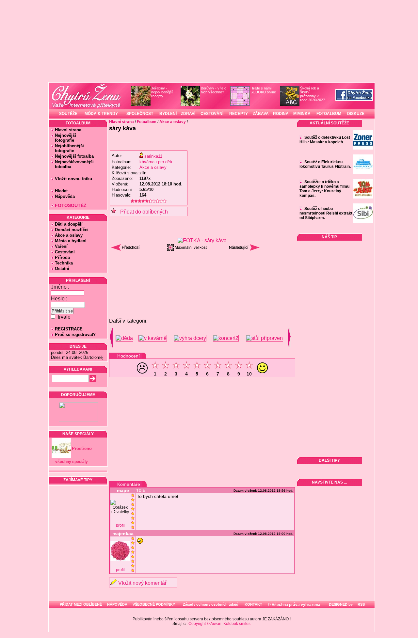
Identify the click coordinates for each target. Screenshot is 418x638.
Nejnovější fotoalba (74, 156)
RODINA (281, 113)
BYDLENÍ (168, 113)
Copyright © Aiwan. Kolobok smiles (219, 623)
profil (120, 525)
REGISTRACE (69, 329)
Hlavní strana (68, 129)
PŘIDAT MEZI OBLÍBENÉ (81, 604)
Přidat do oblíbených (142, 212)
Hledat (61, 190)
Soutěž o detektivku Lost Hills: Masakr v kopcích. (324, 139)
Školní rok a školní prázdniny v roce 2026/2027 (312, 94)
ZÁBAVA (261, 113)
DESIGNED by (340, 604)
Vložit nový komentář (142, 583)
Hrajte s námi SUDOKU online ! (263, 92)
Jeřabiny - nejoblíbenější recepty (162, 92)
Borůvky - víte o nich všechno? (213, 90)
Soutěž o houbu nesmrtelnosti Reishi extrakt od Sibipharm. (325, 213)
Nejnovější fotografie (63, 138)
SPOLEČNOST (139, 113)
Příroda (62, 257)
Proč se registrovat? (75, 334)
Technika (64, 263)
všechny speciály (71, 461)
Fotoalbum (146, 122)
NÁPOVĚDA (117, 604)
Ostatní (62, 268)
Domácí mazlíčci (71, 229)
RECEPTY (238, 113)
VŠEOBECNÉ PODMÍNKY (154, 604)
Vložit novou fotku (73, 178)
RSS (361, 604)
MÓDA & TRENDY (101, 113)
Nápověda (65, 196)
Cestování (65, 251)
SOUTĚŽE (68, 113)
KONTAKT (253, 604)
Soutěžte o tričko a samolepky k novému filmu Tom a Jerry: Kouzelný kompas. (324, 189)
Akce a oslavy (69, 235)
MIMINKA (302, 113)
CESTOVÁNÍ (212, 113)
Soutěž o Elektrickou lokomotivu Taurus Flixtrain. (325, 164)
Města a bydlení (71, 240)
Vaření (61, 246)
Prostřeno (82, 448)
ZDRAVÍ (188, 113)
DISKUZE (355, 113)
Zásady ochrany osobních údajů (210, 604)
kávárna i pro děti (155, 161)
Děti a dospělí (69, 224)
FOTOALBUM (328, 113)
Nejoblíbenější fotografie (67, 148)
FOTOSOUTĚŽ (71, 205)
